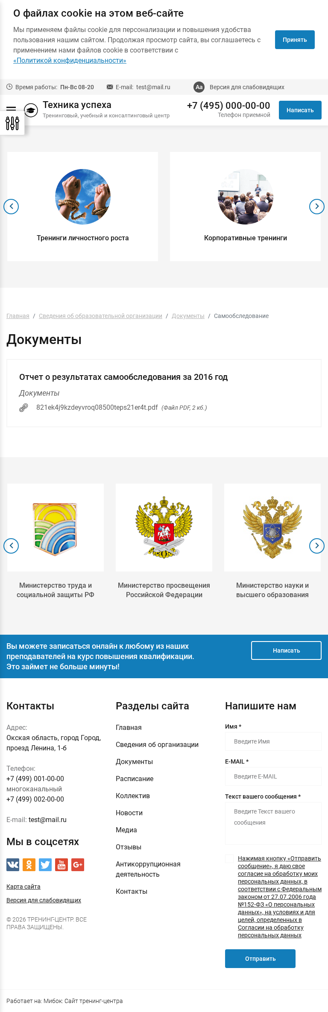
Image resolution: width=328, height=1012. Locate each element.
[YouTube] (61, 864)
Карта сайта (23, 886)
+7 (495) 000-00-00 (228, 106)
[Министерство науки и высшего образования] (272, 527)
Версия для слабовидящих (247, 87)
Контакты (131, 891)
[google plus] (78, 864)
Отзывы (128, 847)
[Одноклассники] (29, 864)
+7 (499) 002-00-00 (35, 799)
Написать (300, 110)
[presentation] (11, 206)
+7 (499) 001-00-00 (35, 779)
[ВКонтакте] (13, 864)
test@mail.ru (153, 87)
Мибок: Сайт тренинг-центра (83, 1000)
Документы (134, 762)
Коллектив (133, 796)
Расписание (134, 779)
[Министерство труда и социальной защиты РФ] (55, 527)
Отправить (260, 958)
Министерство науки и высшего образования (272, 590)
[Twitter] (45, 864)
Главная (129, 727)
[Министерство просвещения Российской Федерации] (164, 527)
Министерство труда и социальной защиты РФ (55, 590)
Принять (295, 39)
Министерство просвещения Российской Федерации (164, 590)
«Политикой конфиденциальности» (69, 60)
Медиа (126, 830)
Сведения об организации (157, 745)
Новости (129, 813)
